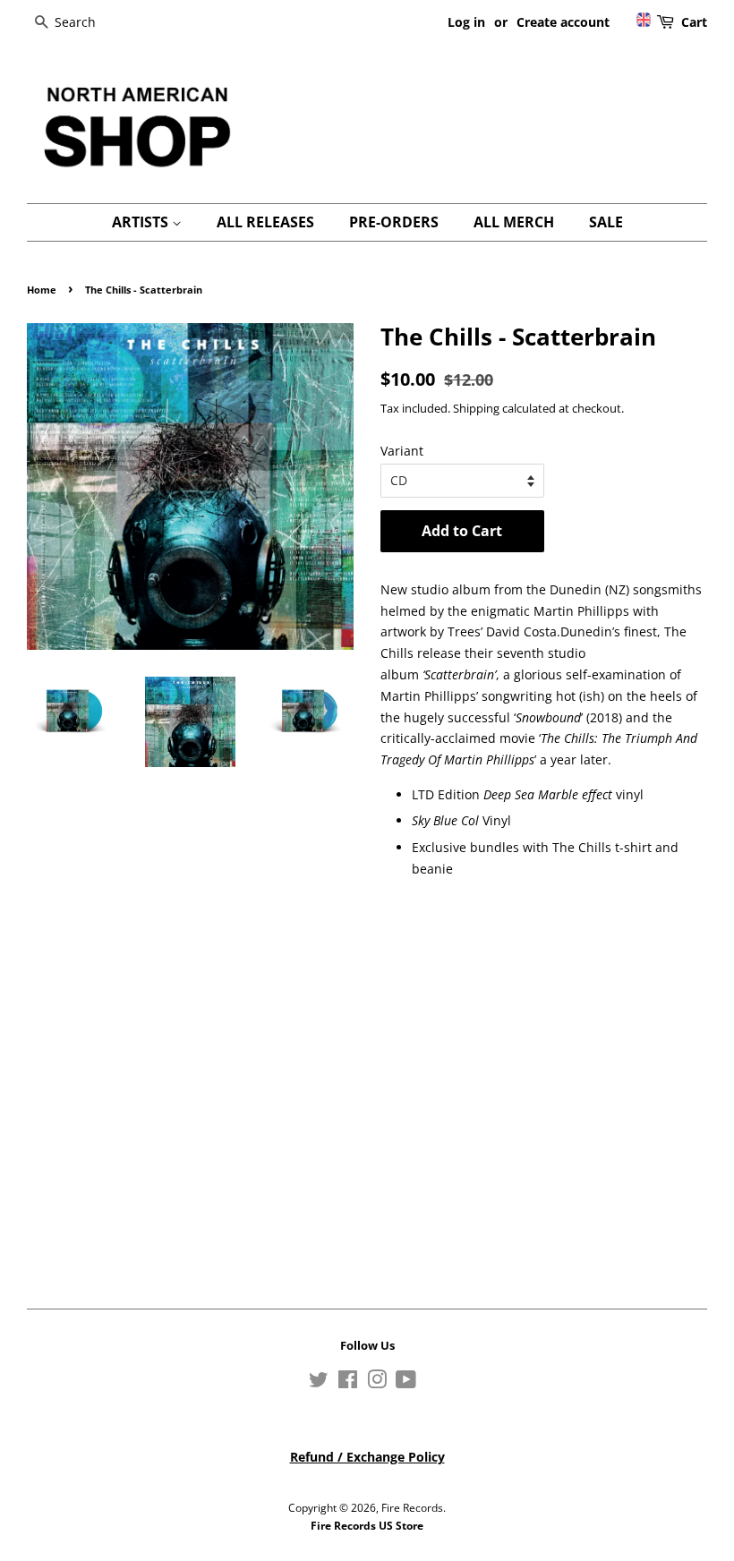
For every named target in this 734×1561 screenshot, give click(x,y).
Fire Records (412, 1507)
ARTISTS (142, 222)
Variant (401, 450)
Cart (694, 21)
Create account (563, 21)
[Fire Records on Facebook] (347, 1383)
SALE (606, 222)
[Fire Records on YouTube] (406, 1383)
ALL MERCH (514, 222)
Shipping (476, 408)
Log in (466, 21)
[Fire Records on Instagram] (377, 1383)
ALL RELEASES (265, 222)
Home (41, 290)
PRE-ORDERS (394, 222)
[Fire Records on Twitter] (319, 1383)
